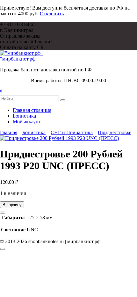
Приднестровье (114, 132)
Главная (8, 132)
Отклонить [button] (52, 13)
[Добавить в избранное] (2, 213)
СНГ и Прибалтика (72, 132)
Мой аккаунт (27, 121)
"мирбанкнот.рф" (19, 59)
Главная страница (32, 110)
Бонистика (24, 116)
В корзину (12, 204)
